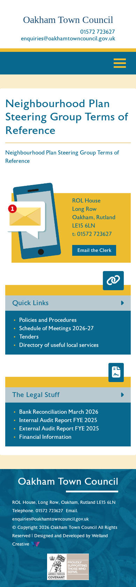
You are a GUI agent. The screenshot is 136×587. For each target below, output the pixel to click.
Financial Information (45, 437)
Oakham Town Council (68, 19)
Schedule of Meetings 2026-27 (56, 328)
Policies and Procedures (48, 320)
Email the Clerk (94, 250)
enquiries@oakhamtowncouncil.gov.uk (68, 38)
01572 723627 (97, 32)
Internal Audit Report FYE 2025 (58, 420)
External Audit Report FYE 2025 (59, 428)
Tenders (29, 336)
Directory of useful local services (59, 345)
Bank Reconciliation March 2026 (58, 411)
